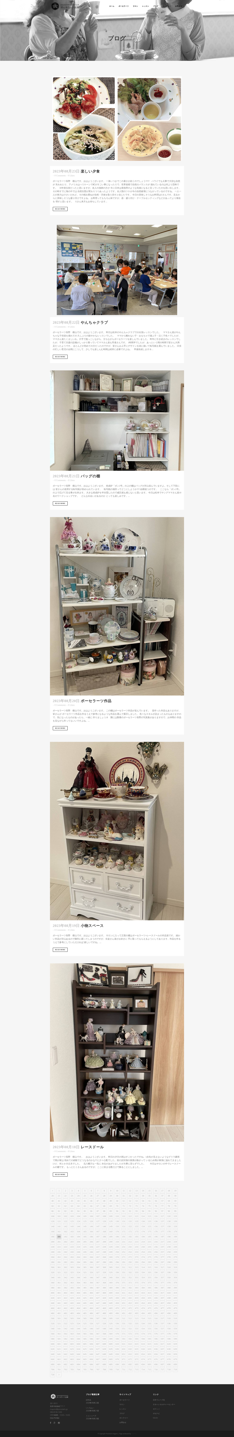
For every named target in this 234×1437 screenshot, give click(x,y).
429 (110, 1298)
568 (104, 1334)
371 (123, 1282)
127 (97, 1221)
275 (149, 1257)
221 (59, 1247)
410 (117, 1293)
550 (117, 1328)
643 (72, 1354)
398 (169, 1288)
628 (104, 1349)
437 (162, 1298)
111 (123, 1216)
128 (104, 1221)
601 (59, 1344)
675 (149, 1359)
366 (91, 1282)
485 (85, 1313)
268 (104, 1257)
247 (97, 1252)
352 (130, 1277)
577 (162, 1334)
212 (130, 1242)
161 (59, 1231)
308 (104, 1267)
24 (78, 1196)
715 (149, 1369)
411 (123, 1293)
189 (110, 1236)
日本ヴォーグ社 (159, 1400)
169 (110, 1231)
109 (110, 1216)
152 (130, 1226)
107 (97, 1216)
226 (91, 1247)
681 (59, 1364)
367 (97, 1282)
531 (123, 1323)
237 (162, 1247)
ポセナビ (156, 1413)
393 (136, 1288)
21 (59, 1196)
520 (52, 1323)
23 (72, 1196)
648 (104, 1354)
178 (169, 1231)
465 (85, 1308)
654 (143, 1354)
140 (52, 1226)
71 (123, 1206)
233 (136, 1247)
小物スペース (92, 926)
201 (59, 1242)
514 (143, 1318)
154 (143, 1226)
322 (65, 1272)
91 (123, 1211)
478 (169, 1308)
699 (175, 1364)
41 (59, 1201)
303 (72, 1267)
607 (97, 1344)
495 (149, 1313)
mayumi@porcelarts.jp (59, 1409)
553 (136, 1328)
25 (85, 1196)
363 (72, 1282)
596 (156, 1339)
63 (72, 1206)
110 (117, 1216)
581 (59, 1339)
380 (52, 1288)
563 (72, 1334)
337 (162, 1272)
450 (117, 1303)
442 (65, 1303)
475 (149, 1308)
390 (117, 1288)
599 (175, 1339)
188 (104, 1236)
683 (72, 1364)
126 (91, 1221)
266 (91, 1257)
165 (85, 1231)
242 (65, 1252)
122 (65, 1221)
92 (130, 1211)
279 (175, 1257)
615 (149, 1344)
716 (156, 1369)
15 (149, 1190)
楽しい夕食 (90, 171)
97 (162, 1211)
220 (52, 1247)
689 (110, 1364)
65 (85, 1206)
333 (136, 1272)
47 (98, 1201)
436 (156, 1298)
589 (110, 1339)
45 (85, 1201)
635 (149, 1349)
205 (85, 1242)
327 (97, 1272)
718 (169, 1369)
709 (110, 1369)
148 (104, 1226)
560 (52, 1334)
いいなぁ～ (90, 1408)
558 (169, 1328)
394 (143, 1288)
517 (162, 1318)
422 (65, 1298)
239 (175, 1247)
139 (175, 1221)
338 (169, 1272)
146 (91, 1226)
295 (149, 1262)
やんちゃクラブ (94, 322)
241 (59, 1252)
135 (149, 1221)
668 (104, 1359)
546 (91, 1328)
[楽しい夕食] (117, 118)
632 (130, 1349)
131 (123, 1221)
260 (52, 1257)
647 (97, 1354)
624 (78, 1349)
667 (97, 1359)
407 (97, 1293)
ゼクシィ (156, 1409)
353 (136, 1277)
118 (168, 1216)
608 (104, 1344)
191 (123, 1236)
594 (143, 1339)
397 (162, 1288)
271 (123, 1257)
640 (52, 1354)
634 (143, 1349)
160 (52, 1231)
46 (91, 1201)
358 (169, 1277)
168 (104, 1231)
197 (162, 1236)
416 (156, 1293)
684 (78, 1364)
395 (149, 1288)
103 (72, 1216)
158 (169, 1226)
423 (72, 1298)
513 (136, 1318)
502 (65, 1318)
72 (130, 1206)
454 (143, 1303)
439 (175, 1298)
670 (117, 1359)
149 (110, 1226)
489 (110, 1313)
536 (156, 1323)
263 (72, 1257)
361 (59, 1282)
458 (169, 1303)
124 (78, 1221)
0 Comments (60, 175)
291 (123, 1262)
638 (169, 1349)
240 (52, 1252)
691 (123, 1364)
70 (117, 1206)
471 (123, 1308)
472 (130, 1308)
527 (97, 1323)
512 (130, 1318)
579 (175, 1334)
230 (117, 1247)
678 (169, 1359)
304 (78, 1267)
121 (59, 1221)
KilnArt (155, 1418)
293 (136, 1262)
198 (169, 1236)
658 (169, 1354)
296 (156, 1262)
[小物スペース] (117, 831)
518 (169, 1318)
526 (91, 1323)
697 (162, 1364)
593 (136, 1339)
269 (110, 1257)
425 (85, 1298)
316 (156, 1267)
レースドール (92, 1147)
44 (78, 1201)
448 (104, 1303)
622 (65, 1349)
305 (85, 1267)
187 (97, 1236)
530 (117, 1323)
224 (78, 1247)
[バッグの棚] (117, 420)
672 (130, 1359)
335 (149, 1272)
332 (130, 1272)
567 (97, 1334)
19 (175, 1190)
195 (149, 1236)
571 (123, 1334)
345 (85, 1277)
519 (175, 1318)
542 (65, 1328)
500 (52, 1318)
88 (104, 1211)
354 (143, 1277)
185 (85, 1236)
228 (104, 1247)
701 (59, 1369)
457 (162, 1303)
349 (110, 1277)
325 (85, 1272)
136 (156, 1221)
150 (117, 1226)
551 (123, 1328)
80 (52, 1211)
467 (97, 1308)
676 (156, 1359)
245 (85, 1252)
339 (175, 1272)
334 (143, 1272)
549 (110, 1328)
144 (78, 1226)
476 (156, 1308)
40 (52, 1201)
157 (162, 1226)
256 (156, 1252)
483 (72, 1313)
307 (97, 1267)
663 (72, 1359)
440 (52, 1303)
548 (104, 1328)
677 (162, 1359)
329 (110, 1272)
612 (130, 1344)
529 (110, 1323)
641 (59, 1354)
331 (123, 1272)
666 (91, 1359)
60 (52, 1206)
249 (110, 1252)
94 (143, 1211)
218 (169, 1242)
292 (130, 1262)
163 (72, 1231)
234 (143, 1247)
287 (97, 1262)
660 (52, 1359)
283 (72, 1262)
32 (130, 1196)
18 (169, 1190)
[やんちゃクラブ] (117, 270)
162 (65, 1231)
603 (72, 1344)
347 (97, 1277)
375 (149, 1282)
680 (52, 1364)
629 (110, 1349)
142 (65, 1226)
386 (91, 1288)
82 (65, 1211)
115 (149, 1216)
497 (162, 1313)
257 (162, 1252)
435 (149, 1298)
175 (149, 1231)
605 (85, 1344)
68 (104, 1206)
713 (136, 1369)
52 (130, 1201)
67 (98, 1206)
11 (124, 1190)
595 (149, 1339)
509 (110, 1318)
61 (59, 1206)
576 (156, 1334)
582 (65, 1339)
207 (97, 1242)
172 (130, 1231)
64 (78, 1206)
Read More (60, 209)
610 (117, 1344)
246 (91, 1252)
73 (136, 1206)
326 (91, 1272)
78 (169, 1206)
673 (136, 1359)
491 (123, 1313)
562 (65, 1334)
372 (130, 1282)
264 (78, 1257)
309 (110, 1267)
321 (59, 1272)
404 (78, 1293)
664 (78, 1359)
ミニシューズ (91, 1415)
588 (104, 1339)
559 (175, 1328)
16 (156, 1190)
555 (149, 1328)
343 (72, 1277)
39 (175, 1196)
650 (117, 1354)
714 (143, 1369)
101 (59, 1216)
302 (65, 1267)
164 (78, 1231)
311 (123, 1267)
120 (52, 1221)
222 (65, 1247)
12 (130, 1190)
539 (175, 1323)
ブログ (122, 1413)
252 (130, 1252)
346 (91, 1277)
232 (130, 1247)
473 (136, 1308)
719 (175, 1369)
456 (156, 1303)
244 (78, 1252)
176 (156, 1231)
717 (162, 1369)
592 (130, 1339)
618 (169, 1344)
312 (130, 1267)
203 (72, 1242)
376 (156, 1282)
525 (85, 1323)
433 (136, 1298)
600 (52, 1344)
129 (110, 1221)
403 (72, 1293)
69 (111, 1206)
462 (65, 1308)
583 (72, 1339)
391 (123, 1288)
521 (59, 1323)
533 (136, 1323)
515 (149, 1318)
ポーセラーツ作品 (96, 701)
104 (78, 1216)
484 (78, 1313)
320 (52, 1272)
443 (72, 1303)
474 (143, 1308)
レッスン (122, 1409)
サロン (122, 1404)
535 (149, 1323)
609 (110, 1344)
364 (78, 1282)
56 (156, 1201)
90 (117, 1211)
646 (91, 1354)
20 (52, 1196)
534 (143, 1323)
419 (175, 1293)
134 (143, 1221)
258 (169, 1252)
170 (117, 1231)
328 (104, 1272)
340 (52, 1277)
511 (123, 1318)
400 (52, 1293)
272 (130, 1257)
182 (65, 1236)
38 (169, 1196)
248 (104, 1252)
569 (110, 1334)
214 (143, 1242)
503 (72, 1318)
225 (85, 1247)
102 (65, 1216)
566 (91, 1334)
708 (104, 1369)
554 (143, 1328)
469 (110, 1308)
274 (143, 1257)
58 (169, 1201)
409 (110, 1293)
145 (85, 1226)
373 (136, 1282)
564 (78, 1334)
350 (117, 1277)
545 (85, 1328)
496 (156, 1313)
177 (162, 1231)
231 (123, 1247)
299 (175, 1262)
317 (162, 1267)
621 (59, 1349)
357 (162, 1277)
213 (136, 1242)
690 (117, 1364)
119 (175, 1216)
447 (97, 1303)
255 (149, 1252)
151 (123, 1226)
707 (97, 1369)
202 (65, 1242)
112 (130, 1216)
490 (117, 1313)
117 (162, 1216)
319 (175, 1267)
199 (175, 1236)
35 (149, 1196)
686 (91, 1364)
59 (175, 1201)
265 (85, 1257)
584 (78, 1339)
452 (130, 1303)
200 (52, 1242)
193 (136, 1236)
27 (98, 1196)
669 (110, 1359)
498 (169, 1313)
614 (143, 1344)
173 (136, 1231)
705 (85, 1369)
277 (162, 1257)
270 (117, 1257)
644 (78, 1354)
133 (136, 1221)
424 (78, 1298)
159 (175, 1226)
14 (143, 1190)
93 (136, 1211)
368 (104, 1282)
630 (117, 1349)
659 (175, 1354)
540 (52, 1328)
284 (78, 1262)
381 (59, 1288)
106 (91, 1216)
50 (117, 1201)
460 (52, 1308)
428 (104, 1298)
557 (162, 1328)
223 (72, 1247)
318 (169, 1267)
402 (65, 1293)
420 (52, 1298)
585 (85, 1339)
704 (78, 1369)
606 (91, 1344)
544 (78, 1328)
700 (52, 1369)
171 (123, 1231)
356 (156, 1277)
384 (78, 1288)
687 (97, 1364)
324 (78, 1272)
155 (149, 1226)
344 (78, 1277)
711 (123, 1369)
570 (117, 1334)
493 (136, 1313)
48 (104, 1201)
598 (169, 1339)
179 (175, 1231)
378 (169, 1282)
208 (104, 1242)
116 (155, 1216)
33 (136, 1196)
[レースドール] (117, 1052)
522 (65, 1323)
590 (117, 1339)
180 (52, 1236)
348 (104, 1277)
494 (143, 1313)
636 (156, 1349)
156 (156, 1226)
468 (104, 1308)
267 (97, 1257)
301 (59, 1267)
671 (123, 1359)
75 (149, 1206)
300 (52, 1267)
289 (110, 1262)
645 (85, 1354)
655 (149, 1354)
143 (72, 1226)
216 (156, 1242)
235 (149, 1247)
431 (123, 1298)
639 (175, 1349)
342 (65, 1277)
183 (72, 1236)
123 (72, 1221)
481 (59, 1313)
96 (156, 1211)
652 (130, 1354)
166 (91, 1231)
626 (91, 1349)
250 (117, 1252)
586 (91, 1339)
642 (65, 1354)
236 (156, 1247)
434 (143, 1298)
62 (65, 1206)
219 (175, 1242)
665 (85, 1359)
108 (104, 1216)
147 (97, 1226)
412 (130, 1293)
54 (143, 1201)
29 (111, 1196)
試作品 (88, 1400)
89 (111, 1211)
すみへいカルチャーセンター (164, 1404)
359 (175, 1277)
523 (72, 1323)
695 (149, 1364)
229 (110, 1247)
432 (130, 1298)
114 (143, 1216)
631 (123, 1349)
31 (123, 1196)
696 (156, 1364)
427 (97, 1298)
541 (59, 1328)
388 (104, 1288)
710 (117, 1369)
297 (162, 1262)
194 (143, 1236)
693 (136, 1364)
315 (149, 1267)
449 (110, 1303)
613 (136, 1344)
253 (136, 1252)
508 (104, 1318)
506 (91, 1318)
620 (52, 1349)
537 (162, 1323)
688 (104, 1364)
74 (143, 1206)
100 (52, 1216)
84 (78, 1211)
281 (59, 1262)
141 (59, 1226)
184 (78, 1236)
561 (59, 1334)
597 (162, 1339)
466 (91, 1308)
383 (72, 1288)
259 (175, 1252)
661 (59, 1359)
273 (136, 1257)
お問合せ (122, 1422)
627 (97, 1349)
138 (169, 1221)
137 (162, 1221)
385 (85, 1288)
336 (156, 1272)
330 (117, 1272)
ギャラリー (123, 1418)
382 (65, 1288)
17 (162, 1190)
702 (65, 1369)
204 (78, 1242)
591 (123, 1339)
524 (78, 1323)
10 (117, 1190)
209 (110, 1242)
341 (59, 1277)
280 (52, 1262)
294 (143, 1262)
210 (117, 1242)
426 (91, 1298)
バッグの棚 (90, 476)
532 (130, 1323)
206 (91, 1242)
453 (136, 1303)
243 (72, 1252)
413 (136, 1293)
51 (123, 1201)
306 (91, 1267)
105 (85, 1216)
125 (85, 1221)
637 (162, 1349)
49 (111, 1201)
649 (110, 1354)
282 (65, 1262)
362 (65, 1282)
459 (175, 1303)
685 (85, 1364)
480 (52, 1313)
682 (65, 1364)
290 (117, 1262)
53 (136, 1201)
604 (78, 1344)
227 (97, 1247)
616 (156, 1344)
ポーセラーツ (124, 1400)
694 (143, 1364)
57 (162, 1201)
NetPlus (133, 1434)
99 (175, 1211)
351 (123, 1277)
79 (175, 1206)
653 (136, 1354)
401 (59, 1293)
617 (162, 1344)
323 (72, 1272)
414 (143, 1293)
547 (97, 1328)
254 (143, 1252)
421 (59, 1298)
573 (136, 1334)
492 (130, 1313)
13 (136, 1190)
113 (136, 1216)
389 (110, 1288)
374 (143, 1282)
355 (149, 1277)
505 (85, 1318)
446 (91, 1303)
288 (104, 1262)
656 (156, 1354)
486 (91, 1313)
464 (78, 1308)
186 (91, 1236)
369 (110, 1282)
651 (123, 1354)
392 (130, 1288)
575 (149, 1334)
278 (169, 1257)
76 (156, 1206)
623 (72, 1349)
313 (136, 1267)
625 (85, 1349)
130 (117, 1221)
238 (169, 1247)
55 (149, 1201)
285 (85, 1262)
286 (91, 1262)
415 (149, 1293)
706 (91, 1369)
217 (162, 1242)
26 (91, 1196)
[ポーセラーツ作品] (117, 606)
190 (117, 1236)
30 (117, 1196)
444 (78, 1303)
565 (85, 1334)
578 (169, 1334)
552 (130, 1328)
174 (143, 1231)
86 (91, 1211)
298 (169, 1262)
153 (136, 1226)
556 (156, 1328)
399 (175, 1288)
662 (65, 1359)
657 (162, 1354)
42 (65, 1201)
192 (130, 1236)
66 (91, 1206)
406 (91, 1293)
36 (156, 1196)
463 (72, 1308)
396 (156, 1288)
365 (85, 1282)
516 (156, 1318)
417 (162, 1293)
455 (149, 1303)
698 (169, 1364)
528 (104, 1323)
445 (85, 1303)
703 (72, 1369)
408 (104, 1293)
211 (123, 1242)
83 (72, 1211)
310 (117, 1267)
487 (97, 1313)
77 (162, 1206)
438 (169, 1298)
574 (143, 1334)
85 (85, 1211)
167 (97, 1231)
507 (97, 1318)
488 (104, 1313)
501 (59, 1318)
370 (117, 1282)
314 (143, 1267)
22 (65, 1196)
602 (65, 1344)
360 (52, 1282)
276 (156, 1257)
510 (117, 1318)
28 (104, 1196)
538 (169, 1323)
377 (162, 1282)
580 (52, 1339)
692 (130, 1364)
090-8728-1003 (56, 1412)
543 (72, 1328)
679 (175, 1359)
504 (78, 1318)
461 (59, 1308)
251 (123, 1252)
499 (175, 1313)
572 (130, 1334)
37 (162, 1196)
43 (72, 1201)
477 (162, 1308)
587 (97, 1339)
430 (117, 1298)
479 (175, 1308)
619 (175, 1344)
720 (52, 1374)
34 (143, 1196)
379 (175, 1282)
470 (117, 1308)
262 (65, 1257)
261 (59, 1257)
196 (156, 1236)
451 (123, 1303)
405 (85, 1293)
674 (143, 1359)
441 (59, 1303)
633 (136, 1349)
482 (65, 1313)
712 (130, 1369)
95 (149, 1211)
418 (169, 1293)
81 (59, 1211)
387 (97, 1288)
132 (130, 1221)
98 (169, 1211)
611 (123, 1344)
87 (98, 1211)
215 (149, 1242)
